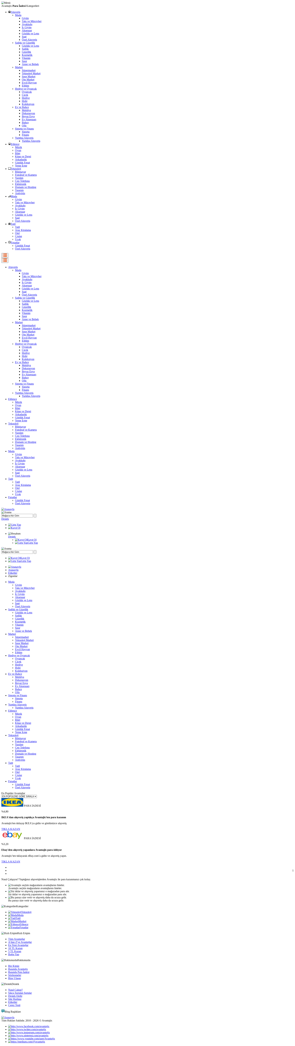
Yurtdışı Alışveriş (24, 137)
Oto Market (28, 79)
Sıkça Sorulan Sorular (20, 992)
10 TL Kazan (15, 948)
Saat (24, 36)
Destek (5, 518)
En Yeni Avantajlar (18, 945)
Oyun (18, 150)
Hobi (24, 101)
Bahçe (25, 122)
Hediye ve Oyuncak (26, 88)
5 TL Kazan (14, 951)
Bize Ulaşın (14, 978)
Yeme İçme (21, 165)
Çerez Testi (14, 1005)
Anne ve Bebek (30, 64)
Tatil (13, 223)
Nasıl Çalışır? (15, 989)
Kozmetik (27, 55)
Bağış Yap (13, 954)
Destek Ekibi (15, 996)
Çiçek (25, 94)
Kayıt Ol (32, 539)
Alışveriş (15, 12)
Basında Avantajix (18, 969)
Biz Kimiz (13, 966)
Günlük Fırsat (22, 162)
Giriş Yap (33, 542)
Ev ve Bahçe (22, 107)
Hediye (26, 98)
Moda (18, 15)
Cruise (18, 236)
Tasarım (19, 190)
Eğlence (15, 144)
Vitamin (26, 58)
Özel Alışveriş (29, 39)
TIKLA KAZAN (10, 829)
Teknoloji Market (31, 73)
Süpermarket (29, 70)
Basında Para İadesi (18, 972)
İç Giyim (26, 27)
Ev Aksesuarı (29, 119)
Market (19, 67)
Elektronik (20, 184)
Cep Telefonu (22, 181)
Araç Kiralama (23, 230)
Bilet (17, 153)
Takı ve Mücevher (31, 21)
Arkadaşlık (21, 159)
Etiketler (12, 573)
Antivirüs (20, 193)
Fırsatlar (15, 242)
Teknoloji (16, 168)
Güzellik (26, 51)
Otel (17, 233)
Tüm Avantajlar (16, 939)
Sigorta (26, 131)
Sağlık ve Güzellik (25, 42)
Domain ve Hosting (25, 187)
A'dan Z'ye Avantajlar (20, 942)
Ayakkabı (27, 24)
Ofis (24, 125)
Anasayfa (13, 569)
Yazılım (19, 177)
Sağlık (25, 48)
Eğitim (25, 85)
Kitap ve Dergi (23, 156)
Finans (25, 134)
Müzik (18, 147)
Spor (24, 61)
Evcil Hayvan (29, 82)
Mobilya (26, 110)
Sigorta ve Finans (24, 128)
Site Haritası (14, 999)
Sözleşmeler (14, 975)
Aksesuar (27, 30)
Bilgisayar (20, 171)
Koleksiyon (28, 104)
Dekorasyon (28, 113)
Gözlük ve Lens (30, 33)
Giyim (25, 18)
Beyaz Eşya (28, 116)
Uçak (18, 239)
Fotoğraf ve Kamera (26, 174)
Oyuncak (27, 91)
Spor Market (28, 76)
